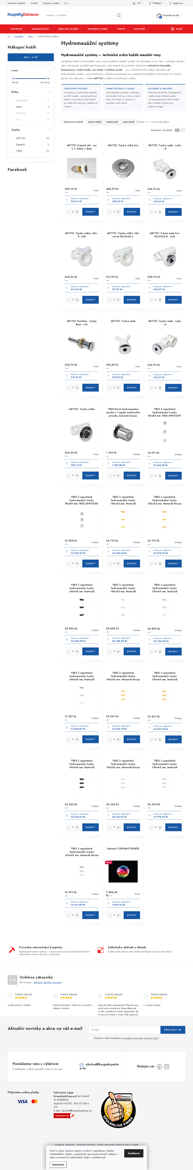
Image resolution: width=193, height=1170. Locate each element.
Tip (32, 119)
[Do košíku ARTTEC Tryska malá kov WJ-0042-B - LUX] (173, 300)
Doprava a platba (51, 3)
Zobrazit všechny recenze (47, 982)
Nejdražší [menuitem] (112, 122)
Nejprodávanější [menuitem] (73, 122)
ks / (31, 57)
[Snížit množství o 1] (68, 212)
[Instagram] (166, 1066)
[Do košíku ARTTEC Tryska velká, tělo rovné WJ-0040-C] (132, 300)
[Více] (176, 28)
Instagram (70, 1144)
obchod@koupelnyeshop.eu (99, 1066)
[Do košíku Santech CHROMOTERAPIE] (132, 915)
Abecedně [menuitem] (128, 122)
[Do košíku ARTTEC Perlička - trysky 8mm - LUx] (90, 388)
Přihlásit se (173, 1029)
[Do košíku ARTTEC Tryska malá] (132, 388)
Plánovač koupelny (16, 3)
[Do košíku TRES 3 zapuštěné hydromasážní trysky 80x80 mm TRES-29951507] (173, 476)
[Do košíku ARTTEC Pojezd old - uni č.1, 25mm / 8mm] (90, 212)
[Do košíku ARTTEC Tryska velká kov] (132, 212)
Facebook (59, 1144)
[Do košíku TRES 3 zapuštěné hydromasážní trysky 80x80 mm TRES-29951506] (90, 563)
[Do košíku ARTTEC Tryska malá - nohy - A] (173, 388)
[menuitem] (18, 28)
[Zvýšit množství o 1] (77, 212)
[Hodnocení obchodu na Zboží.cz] (65, 1116)
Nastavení (58, 1164)
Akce (32, 107)
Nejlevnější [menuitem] (95, 122)
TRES (32, 151)
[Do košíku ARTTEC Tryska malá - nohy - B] (173, 212)
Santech (32, 144)
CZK (138, 3)
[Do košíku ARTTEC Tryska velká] (90, 475)
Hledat (119, 15)
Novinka (32, 113)
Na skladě (32, 100)
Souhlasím (134, 1153)
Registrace (178, 3)
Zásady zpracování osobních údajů (113, 1144)
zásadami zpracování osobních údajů (140, 1038)
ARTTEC (32, 138)
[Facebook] (159, 1066)
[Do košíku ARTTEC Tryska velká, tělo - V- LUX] (90, 300)
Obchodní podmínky (86, 1144)
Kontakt (34, 3)
